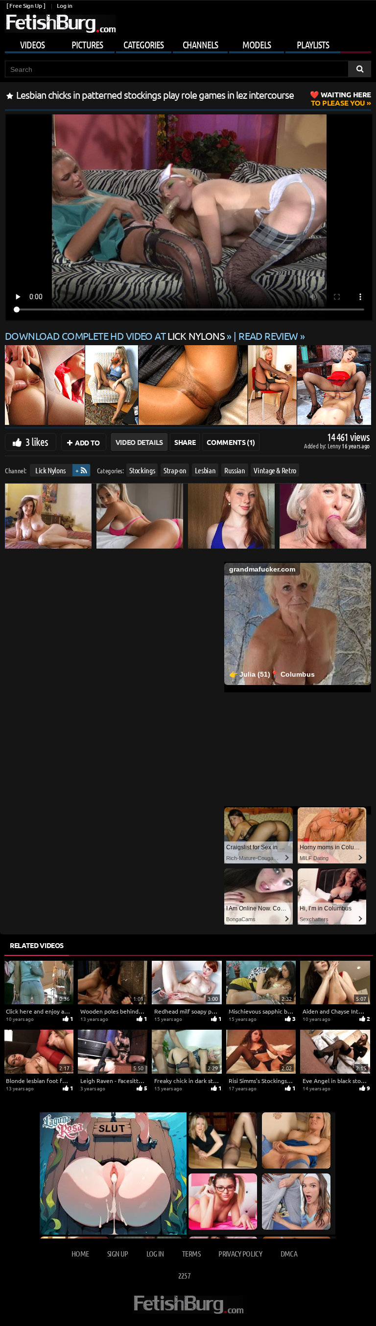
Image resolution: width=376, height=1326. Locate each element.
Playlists (313, 44)
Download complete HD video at (115, 336)
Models (256, 44)
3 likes (36, 441)
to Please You (341, 98)
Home (80, 1253)
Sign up (117, 1253)
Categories (143, 44)
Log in (64, 5)
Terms (191, 1253)
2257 (184, 1275)
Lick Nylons (50, 470)
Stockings (142, 470)
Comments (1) (231, 442)
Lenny (335, 446)
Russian (234, 470)
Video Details (139, 442)
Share (184, 442)
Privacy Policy (240, 1253)
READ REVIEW (268, 336)
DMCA (289, 1253)
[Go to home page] (60, 24)
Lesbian (205, 470)
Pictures (87, 44)
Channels (200, 44)
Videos (32, 44)
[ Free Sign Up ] (25, 5)
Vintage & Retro (275, 470)
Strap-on (175, 470)
